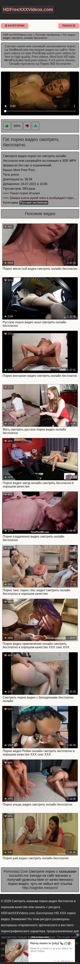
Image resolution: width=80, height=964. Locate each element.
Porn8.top (39, 53)
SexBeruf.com (18, 49)
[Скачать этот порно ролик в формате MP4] (35, 126)
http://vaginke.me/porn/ (40, 888)
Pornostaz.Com (16, 871)
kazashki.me (19, 876)
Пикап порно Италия (25, 193)
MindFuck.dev (14, 60)
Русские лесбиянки (34, 202)
